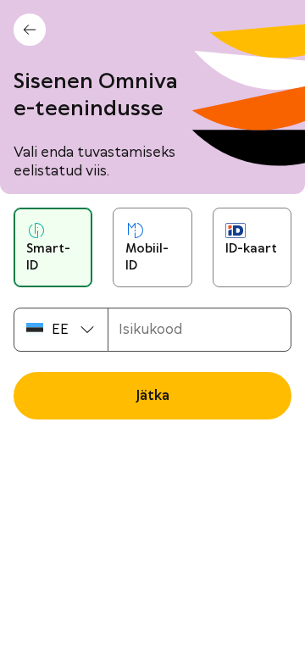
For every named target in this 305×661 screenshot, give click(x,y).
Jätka (152, 395)
